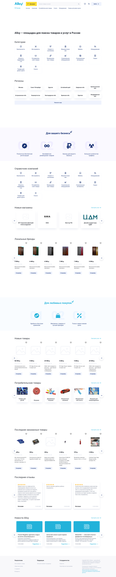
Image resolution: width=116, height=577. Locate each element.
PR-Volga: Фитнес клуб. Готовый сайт (34, 367)
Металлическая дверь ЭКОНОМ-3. (49, 267)
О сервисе (17, 568)
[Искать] (79, 4)
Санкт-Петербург (36, 87)
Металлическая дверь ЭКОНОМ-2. (34, 267)
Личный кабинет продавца (44, 563)
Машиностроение (65, 49)
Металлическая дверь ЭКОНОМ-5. (79, 267)
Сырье (95, 58)
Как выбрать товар (20, 563)
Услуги (55, 8)
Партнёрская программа (66, 566)
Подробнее (36, 544)
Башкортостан (35, 95)
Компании (34, 8)
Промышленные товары (50, 59)
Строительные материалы (80, 59)
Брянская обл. (65, 95)
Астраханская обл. (20, 95)
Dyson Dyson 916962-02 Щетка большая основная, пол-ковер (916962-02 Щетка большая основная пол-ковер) (65, 461)
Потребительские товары (45, 8)
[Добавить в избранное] (26, 243)
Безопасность (21, 49)
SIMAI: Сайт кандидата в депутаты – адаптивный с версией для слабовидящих (50, 368)
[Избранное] (85, 4)
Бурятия (80, 95)
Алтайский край (65, 87)
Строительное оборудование (65, 59)
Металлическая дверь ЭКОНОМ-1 (20, 267)
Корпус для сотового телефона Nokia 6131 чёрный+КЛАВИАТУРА (49, 459)
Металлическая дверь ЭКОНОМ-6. (94, 267)
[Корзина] (88, 3)
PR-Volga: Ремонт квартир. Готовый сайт (65, 367)
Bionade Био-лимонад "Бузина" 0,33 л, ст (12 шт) (80, 458)
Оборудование (62, 8)
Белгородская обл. (50, 95)
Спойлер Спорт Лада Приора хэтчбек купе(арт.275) (94, 459)
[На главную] (20, 4)
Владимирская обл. (95, 95)
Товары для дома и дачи (74, 8)
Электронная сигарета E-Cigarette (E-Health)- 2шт (35, 458)
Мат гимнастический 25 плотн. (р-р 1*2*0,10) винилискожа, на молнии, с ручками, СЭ (20, 460)
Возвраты (17, 571)
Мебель (80, 49)
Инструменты (36, 49)
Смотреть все (95, 207)
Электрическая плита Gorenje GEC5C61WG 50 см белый (21, 368)
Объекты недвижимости (20, 60)
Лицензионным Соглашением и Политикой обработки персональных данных (91, 571)
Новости (62, 563)
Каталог (28, 8)
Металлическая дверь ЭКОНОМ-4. (64, 267)
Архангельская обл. (95, 87)
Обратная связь (19, 566)
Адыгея (50, 87)
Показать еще (58, 102)
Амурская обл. (80, 87)
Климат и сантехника (50, 49)
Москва (21, 87)
